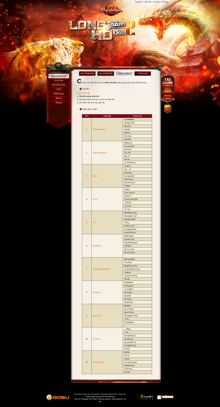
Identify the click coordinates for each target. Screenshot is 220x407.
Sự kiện (157, 2)
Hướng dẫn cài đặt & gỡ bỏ (109, 394)
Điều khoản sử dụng (80, 394)
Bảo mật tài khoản (93, 394)
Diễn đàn (148, 2)
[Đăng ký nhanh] (168, 89)
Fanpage (165, 2)
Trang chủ (138, 2)
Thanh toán (122, 394)
